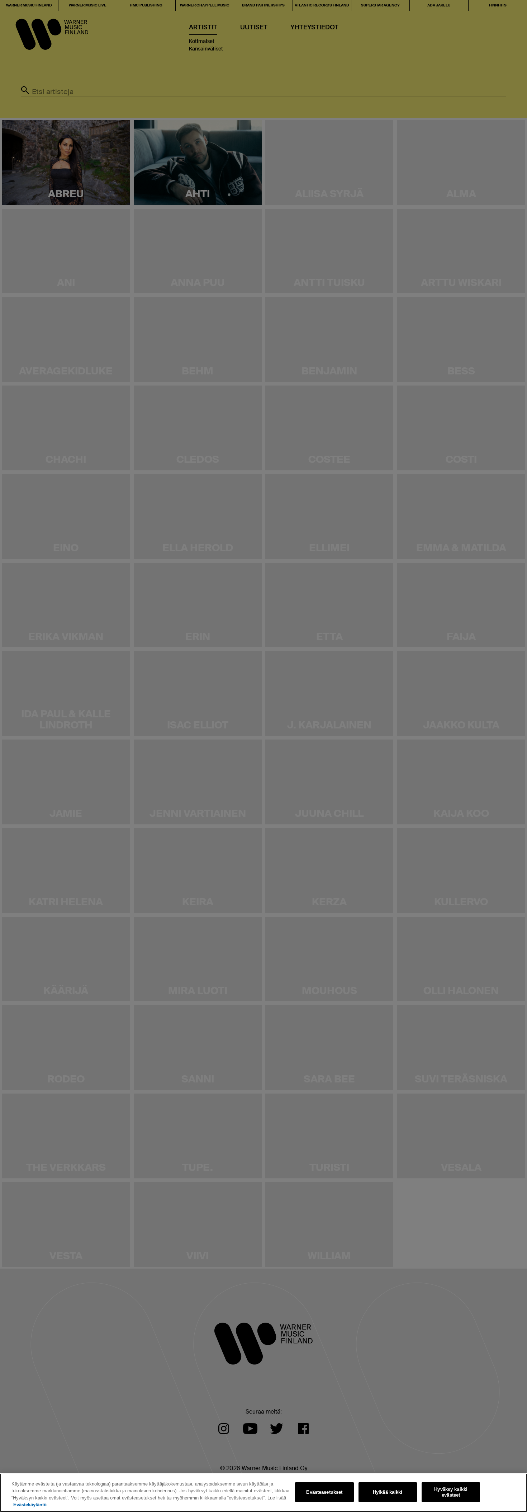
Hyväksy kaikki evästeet (450, 1492)
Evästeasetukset (324, 1492)
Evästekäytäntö (30, 1504)
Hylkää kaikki (388, 1492)
